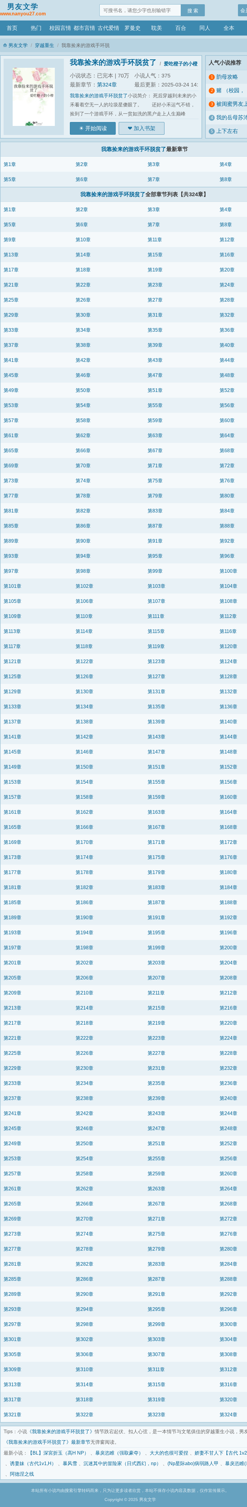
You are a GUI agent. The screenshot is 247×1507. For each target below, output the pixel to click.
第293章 (12, 1309)
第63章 (155, 435)
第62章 (83, 435)
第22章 (83, 284)
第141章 (12, 736)
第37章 (11, 345)
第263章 (156, 1188)
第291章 (156, 1294)
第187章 (156, 902)
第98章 (83, 571)
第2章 (82, 164)
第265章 (12, 1203)
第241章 (12, 1113)
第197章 (12, 947)
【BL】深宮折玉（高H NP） (58, 1452)
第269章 (12, 1218)
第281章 (12, 1264)
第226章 (84, 1053)
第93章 (11, 556)
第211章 (156, 992)
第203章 (156, 962)
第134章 (84, 706)
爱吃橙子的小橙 (181, 63)
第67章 (155, 450)
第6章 (82, 179)
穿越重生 (44, 45)
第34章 (83, 330)
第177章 (12, 872)
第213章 (12, 1007)
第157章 (12, 797)
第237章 (12, 1098)
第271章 (156, 1218)
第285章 (12, 1279)
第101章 (12, 586)
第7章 (154, 179)
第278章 (84, 1249)
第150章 (84, 766)
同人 (204, 28)
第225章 (12, 1053)
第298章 (84, 1324)
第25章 (11, 299)
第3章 (154, 164)
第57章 (11, 420)
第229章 (12, 1068)
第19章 (155, 269)
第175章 (156, 857)
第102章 (84, 586)
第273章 (12, 1233)
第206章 (84, 977)
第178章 (84, 872)
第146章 (84, 751)
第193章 (12, 932)
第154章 (84, 782)
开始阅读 (96, 128)
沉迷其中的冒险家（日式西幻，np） (122, 1463)
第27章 (155, 299)
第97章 (11, 571)
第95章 (155, 556)
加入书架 (144, 128)
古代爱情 (108, 28)
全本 (229, 28)
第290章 (84, 1294)
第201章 (12, 962)
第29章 (11, 315)
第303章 (156, 1339)
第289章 (12, 1294)
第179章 (156, 872)
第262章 (84, 1188)
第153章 (12, 782)
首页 (12, 28)
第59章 (155, 420)
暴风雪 (70, 1463)
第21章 (11, 284)
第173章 (12, 857)
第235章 (156, 1083)
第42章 (83, 360)
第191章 (156, 917)
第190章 (84, 917)
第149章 (12, 766)
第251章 (156, 1143)
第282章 (84, 1264)
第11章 (155, 239)
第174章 (84, 857)
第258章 (84, 1173)
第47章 (155, 375)
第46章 (83, 375)
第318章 (84, 1399)
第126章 (84, 676)
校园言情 (60, 28)
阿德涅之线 (22, 1474)
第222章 (84, 1038)
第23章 (155, 284)
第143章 (156, 736)
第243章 (156, 1113)
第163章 (156, 812)
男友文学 (23, 9)
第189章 (12, 917)
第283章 (156, 1264)
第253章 (12, 1158)
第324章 (107, 85)
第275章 (156, 1233)
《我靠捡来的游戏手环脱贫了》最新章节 (47, 1442)
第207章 (156, 977)
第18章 (83, 269)
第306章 (84, 1354)
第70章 (83, 465)
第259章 (156, 1173)
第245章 (12, 1128)
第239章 (156, 1098)
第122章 (84, 661)
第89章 (11, 541)
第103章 (156, 586)
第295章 (156, 1309)
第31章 (155, 315)
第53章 (11, 405)
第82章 (83, 510)
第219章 (156, 1023)
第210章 (84, 992)
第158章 (84, 797)
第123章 (156, 661)
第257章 (12, 1173)
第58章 (83, 420)
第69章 (11, 465)
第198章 (84, 947)
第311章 (156, 1369)
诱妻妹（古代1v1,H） (33, 1463)
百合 (180, 28)
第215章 (156, 1007)
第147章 (156, 751)
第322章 (84, 1414)
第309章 (12, 1369)
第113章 (12, 631)
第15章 (155, 254)
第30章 (83, 315)
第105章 (12, 601)
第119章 (156, 646)
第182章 (84, 887)
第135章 (156, 706)
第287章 (156, 1279)
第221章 (12, 1038)
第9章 (10, 239)
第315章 (156, 1384)
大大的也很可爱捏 (169, 1452)
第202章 (84, 962)
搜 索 (192, 10)
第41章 (11, 360)
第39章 (155, 345)
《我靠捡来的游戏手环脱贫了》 (61, 1431)
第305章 (12, 1354)
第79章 (155, 495)
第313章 (12, 1384)
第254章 (84, 1158)
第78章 (83, 495)
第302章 (84, 1339)
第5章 (10, 179)
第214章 (84, 1007)
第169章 (12, 842)
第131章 (156, 691)
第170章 (84, 842)
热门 (36, 28)
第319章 (156, 1399)
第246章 (84, 1128)
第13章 (11, 254)
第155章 (156, 782)
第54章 (83, 405)
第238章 (84, 1098)
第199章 (156, 947)
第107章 (156, 601)
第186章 (84, 902)
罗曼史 (132, 28)
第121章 (12, 661)
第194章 (84, 932)
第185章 (12, 902)
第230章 (84, 1068)
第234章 (84, 1083)
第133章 (12, 706)
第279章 (156, 1249)
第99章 (155, 571)
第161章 (12, 812)
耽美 (156, 28)
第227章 (156, 1053)
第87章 (155, 525)
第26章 (83, 299)
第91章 (155, 541)
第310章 (84, 1369)
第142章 (84, 736)
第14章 (83, 254)
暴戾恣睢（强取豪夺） (119, 1452)
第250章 (84, 1143)
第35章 (155, 330)
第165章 (12, 827)
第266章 (84, 1203)
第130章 (84, 691)
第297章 (12, 1324)
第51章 (155, 390)
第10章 (83, 239)
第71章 (155, 465)
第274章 (84, 1233)
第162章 (84, 812)
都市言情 (84, 28)
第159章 (156, 797)
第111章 (156, 616)
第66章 (83, 450)
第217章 (12, 1023)
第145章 (12, 751)
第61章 (11, 435)
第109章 (12, 616)
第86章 (83, 525)
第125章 (12, 676)
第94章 (83, 556)
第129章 (12, 691)
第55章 (155, 405)
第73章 (11, 480)
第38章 (83, 345)
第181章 (12, 887)
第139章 (156, 721)
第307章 (156, 1354)
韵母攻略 (227, 77)
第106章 (84, 601)
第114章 (84, 631)
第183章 (156, 887)
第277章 (12, 1249)
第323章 (156, 1414)
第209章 (12, 992)
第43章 (155, 360)
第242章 (84, 1113)
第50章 (83, 390)
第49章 (11, 390)
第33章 (11, 330)
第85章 (11, 525)
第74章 (83, 480)
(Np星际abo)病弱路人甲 (193, 1463)
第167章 (156, 827)
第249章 (12, 1143)
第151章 (156, 766)
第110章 (84, 616)
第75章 (155, 480)
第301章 (12, 1339)
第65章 (11, 450)
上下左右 (227, 131)
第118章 (84, 646)
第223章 (156, 1038)
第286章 (84, 1279)
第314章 (84, 1384)
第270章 (84, 1218)
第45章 (11, 375)
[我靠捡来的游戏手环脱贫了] (37, 97)
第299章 (156, 1324)
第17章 (11, 269)
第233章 (12, 1083)
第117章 (12, 646)
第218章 (84, 1023)
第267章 (156, 1203)
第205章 (12, 977)
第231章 (156, 1068)
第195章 (156, 932)
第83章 (155, 510)
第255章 (156, 1158)
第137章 (12, 721)
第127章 (156, 676)
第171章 (156, 842)
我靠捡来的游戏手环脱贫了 (113, 62)
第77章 (11, 495)
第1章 (10, 164)
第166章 (84, 827)
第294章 (84, 1309)
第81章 (11, 510)
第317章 (12, 1399)
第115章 (156, 631)
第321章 (12, 1414)
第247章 (156, 1128)
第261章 (12, 1188)
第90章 (83, 541)
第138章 (84, 721)
